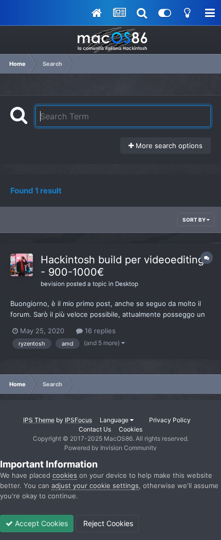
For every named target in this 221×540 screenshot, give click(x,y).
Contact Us (95, 429)
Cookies (130, 429)
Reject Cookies (107, 523)
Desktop (126, 283)
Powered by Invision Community (110, 448)
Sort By (194, 220)
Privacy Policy (170, 420)
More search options (168, 145)
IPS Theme (38, 420)
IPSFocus (78, 420)
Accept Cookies (40, 523)
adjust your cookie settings (95, 485)
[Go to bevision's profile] (21, 265)
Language (115, 420)
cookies (64, 475)
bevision (53, 283)
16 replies (99, 331)
